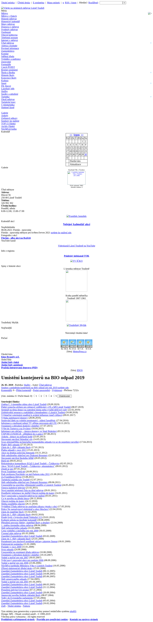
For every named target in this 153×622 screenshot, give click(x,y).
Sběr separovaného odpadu (14, 579)
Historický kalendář (10, 21)
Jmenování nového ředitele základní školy (21, 595)
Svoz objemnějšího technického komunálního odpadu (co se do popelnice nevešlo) (40, 442)
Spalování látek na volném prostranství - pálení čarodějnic (28, 420)
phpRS (73, 611)
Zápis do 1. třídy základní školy (16, 447)
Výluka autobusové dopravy (14, 418)
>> (82, 135)
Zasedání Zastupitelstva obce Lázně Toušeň (21, 536)
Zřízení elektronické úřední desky (17, 568)
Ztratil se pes (7, 469)
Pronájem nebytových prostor (15, 590)
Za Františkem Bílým (11, 477)
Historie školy (7, 75)
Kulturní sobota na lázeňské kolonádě (19, 520)
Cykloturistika (7, 104)
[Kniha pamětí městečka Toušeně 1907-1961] (76, 320)
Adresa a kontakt (9, 45)
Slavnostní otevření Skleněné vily (17, 439)
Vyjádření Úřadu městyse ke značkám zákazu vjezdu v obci (29, 506)
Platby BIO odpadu (10, 444)
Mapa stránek (53, 2)
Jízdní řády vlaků (10, 362)
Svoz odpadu (7, 549)
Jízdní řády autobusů (12, 365)
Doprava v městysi (10, 27)
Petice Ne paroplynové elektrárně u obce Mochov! (25, 509)
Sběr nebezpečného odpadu (14, 528)
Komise (5, 53)
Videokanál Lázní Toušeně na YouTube (76, 245)
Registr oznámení (9, 70)
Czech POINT (8, 67)
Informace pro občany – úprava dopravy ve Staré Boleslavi (29, 431)
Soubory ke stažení (10, 121)
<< (71, 135)
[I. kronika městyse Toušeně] (76, 291)
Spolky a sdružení (9, 94)
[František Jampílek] (76, 216)
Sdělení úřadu (7, 56)
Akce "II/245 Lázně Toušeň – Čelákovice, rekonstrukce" (28, 466)
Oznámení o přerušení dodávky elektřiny (20, 426)
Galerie (4, 113)
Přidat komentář (23, 390)
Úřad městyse (7, 43)
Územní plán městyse (11, 533)
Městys (4, 13)
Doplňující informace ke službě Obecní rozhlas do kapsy (28, 493)
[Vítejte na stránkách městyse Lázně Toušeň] (22, 8)
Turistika (5, 96)
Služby (4, 91)
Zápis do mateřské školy (12, 512)
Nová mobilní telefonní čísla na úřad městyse (22, 490)
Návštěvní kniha (9, 129)
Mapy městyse (8, 24)
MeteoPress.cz (80, 351)
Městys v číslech (9, 16)
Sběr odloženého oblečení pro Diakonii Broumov (24, 455)
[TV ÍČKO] (76, 261)
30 (85, 154)
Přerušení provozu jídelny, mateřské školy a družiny (25, 522)
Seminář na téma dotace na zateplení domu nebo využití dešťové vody (34, 409)
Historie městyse (9, 18)
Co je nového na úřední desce (15, 498)
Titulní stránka (8, 2)
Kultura (4, 80)
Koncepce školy (8, 78)
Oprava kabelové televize (13, 487)
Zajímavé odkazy (9, 118)
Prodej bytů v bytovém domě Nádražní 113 (21, 517)
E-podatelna (38, 2)
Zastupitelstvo (7, 51)
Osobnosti (6, 32)
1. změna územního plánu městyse (17, 525)
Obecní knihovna (9, 35)
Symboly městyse (9, 29)
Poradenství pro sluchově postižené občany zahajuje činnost (29, 541)
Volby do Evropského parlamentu (17, 598)
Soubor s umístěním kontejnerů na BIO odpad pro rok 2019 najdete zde (35, 387)
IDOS (80, 370)
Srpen (77, 135)
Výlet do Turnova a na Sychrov (16, 428)
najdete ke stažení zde (61, 232)
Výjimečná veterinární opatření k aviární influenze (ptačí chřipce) (31, 415)
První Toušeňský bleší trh (13, 471)
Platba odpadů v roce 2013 (13, 450)
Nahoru (26, 606)
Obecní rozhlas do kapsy (13, 501)
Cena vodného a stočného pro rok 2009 (19, 530)
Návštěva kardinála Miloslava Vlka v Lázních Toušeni (26, 565)
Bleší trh (5, 461)
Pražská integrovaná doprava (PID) (19, 367)
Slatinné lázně (7, 107)
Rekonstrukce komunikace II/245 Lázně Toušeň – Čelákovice (30, 463)
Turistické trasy (8, 102)
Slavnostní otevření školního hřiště (17, 458)
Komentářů (6, 390)
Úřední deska (23, 2)
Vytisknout (57, 390)
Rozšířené (93, 2)
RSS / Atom (70, 2)
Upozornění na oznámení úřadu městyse (20, 552)
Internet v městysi (9, 40)
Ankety (4, 115)
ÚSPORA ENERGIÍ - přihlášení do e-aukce (22, 434)
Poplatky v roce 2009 (11, 547)
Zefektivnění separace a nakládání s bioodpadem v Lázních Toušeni (33, 412)
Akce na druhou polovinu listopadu (18, 452)
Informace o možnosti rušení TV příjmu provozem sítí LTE (29, 423)
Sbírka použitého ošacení (13, 504)
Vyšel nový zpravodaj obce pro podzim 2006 (22, 560)
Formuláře (6, 64)
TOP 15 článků (8, 123)
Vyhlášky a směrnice (11, 59)
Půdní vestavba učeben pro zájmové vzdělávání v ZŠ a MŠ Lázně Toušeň (36, 407)
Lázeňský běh (7, 88)
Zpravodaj (6, 61)
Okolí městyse (8, 99)
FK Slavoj (6, 86)
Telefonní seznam (9, 37)
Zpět (3, 606)
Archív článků (8, 126)
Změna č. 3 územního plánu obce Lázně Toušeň (23, 404)
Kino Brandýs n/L (10, 357)
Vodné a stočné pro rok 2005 (14, 581)
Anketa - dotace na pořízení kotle (16, 436)
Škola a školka (8, 72)
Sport (3, 83)
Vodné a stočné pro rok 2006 (14, 563)
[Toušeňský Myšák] (76, 325)
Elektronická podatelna (12, 544)
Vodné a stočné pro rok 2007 (14, 557)
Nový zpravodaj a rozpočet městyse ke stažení (23, 495)
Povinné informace (10, 48)
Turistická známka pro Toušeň (15, 479)
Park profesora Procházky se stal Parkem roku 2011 (25, 474)
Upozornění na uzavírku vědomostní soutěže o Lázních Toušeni (31, 485)
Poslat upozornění (41, 390)
